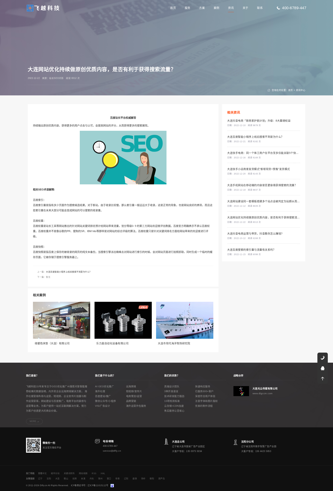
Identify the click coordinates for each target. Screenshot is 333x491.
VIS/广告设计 (102, 405)
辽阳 (126, 478)
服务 (187, 7)
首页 (173, 7)
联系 (260, 7)
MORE (33, 421)
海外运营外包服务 (136, 405)
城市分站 (55, 473)
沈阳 (49, 478)
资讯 (231, 7)
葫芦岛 (161, 478)
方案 (202, 7)
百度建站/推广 (103, 396)
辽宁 (40, 478)
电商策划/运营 (134, 396)
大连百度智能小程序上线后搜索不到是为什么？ (69, 272)
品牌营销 (131, 401)
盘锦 (135, 478)
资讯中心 (300, 90)
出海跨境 (131, 386)
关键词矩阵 (69, 473)
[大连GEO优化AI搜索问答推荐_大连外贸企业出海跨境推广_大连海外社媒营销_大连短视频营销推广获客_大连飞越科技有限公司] (43, 7)
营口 (109, 478)
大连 (57, 478)
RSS (94, 473)
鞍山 (66, 478)
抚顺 (74, 478)
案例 (216, 7)
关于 (245, 7)
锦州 (100, 478)
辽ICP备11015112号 (98, 485)
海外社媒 (100, 391)
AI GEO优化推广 (104, 386)
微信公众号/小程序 (105, 401)
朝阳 (152, 478)
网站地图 (83, 473)
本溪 (83, 478)
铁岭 (143, 478)
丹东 (92, 478)
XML (103, 473)
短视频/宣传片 (134, 391)
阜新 (117, 478)
